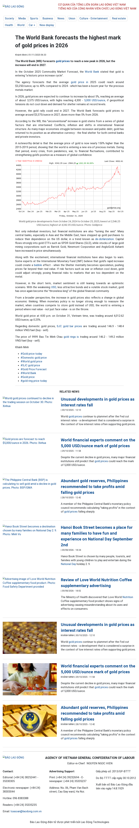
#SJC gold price (30, 365)
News (60, 18)
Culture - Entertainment (94, 18)
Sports (34, 18)
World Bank (92, 71)
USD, (54, 287)
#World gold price (31, 361)
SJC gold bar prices (69, 326)
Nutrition (127, 597)
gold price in (79, 82)
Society (9, 18)
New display (47, 25)
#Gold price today (31, 353)
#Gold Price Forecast (34, 369)
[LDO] (30, 402)
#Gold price (28, 377)
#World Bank (28, 373)
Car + (32, 25)
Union (72, 18)
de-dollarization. (104, 239)
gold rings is (71, 336)
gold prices (63, 61)
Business (47, 18)
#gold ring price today (34, 380)
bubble (38, 265)
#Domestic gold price (34, 357)
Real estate (119, 18)
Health (9, 25)
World (20, 25)
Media (22, 18)
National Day (68, 564)
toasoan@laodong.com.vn (26, 811)
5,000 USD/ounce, (95, 100)
